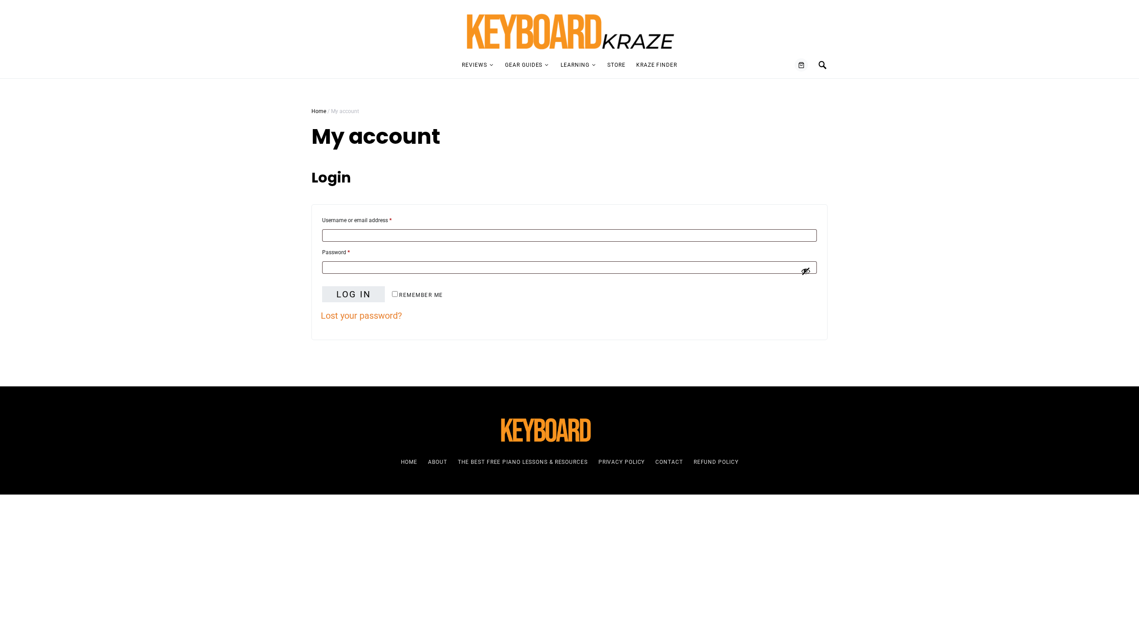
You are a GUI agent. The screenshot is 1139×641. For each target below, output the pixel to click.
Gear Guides (523, 65)
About (437, 462)
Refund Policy (716, 462)
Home (318, 111)
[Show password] (806, 271)
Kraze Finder (656, 65)
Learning (575, 65)
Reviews (474, 65)
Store (616, 65)
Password (346, 252)
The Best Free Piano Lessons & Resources (523, 462)
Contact (669, 462)
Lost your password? (361, 315)
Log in (353, 294)
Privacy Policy (621, 462)
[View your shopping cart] (801, 65)
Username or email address (367, 220)
